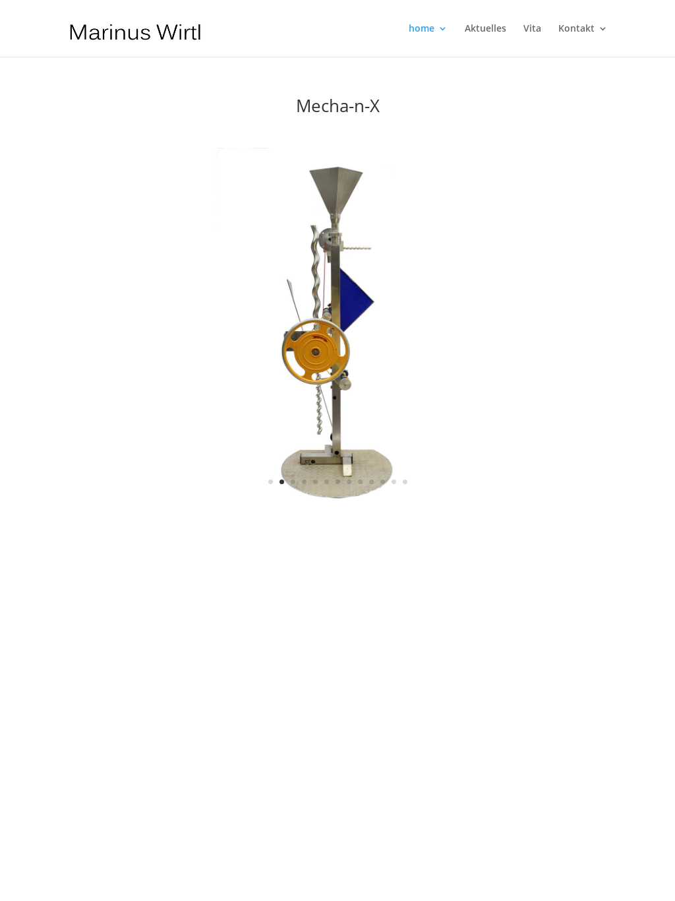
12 (394, 482)
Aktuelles (485, 29)
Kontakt (576, 29)
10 (371, 482)
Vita (532, 29)
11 (382, 482)
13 (405, 482)
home (421, 29)
